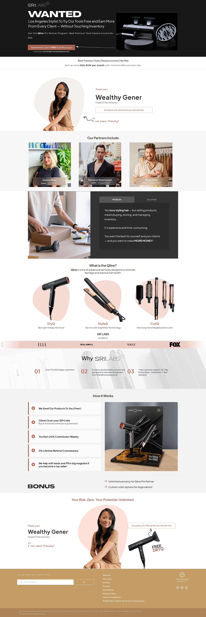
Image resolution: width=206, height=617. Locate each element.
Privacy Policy (109, 594)
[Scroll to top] (202, 613)
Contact (106, 586)
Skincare (107, 575)
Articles (106, 583)
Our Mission (108, 590)
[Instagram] (182, 588)
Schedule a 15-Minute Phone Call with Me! (124, 110)
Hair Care (107, 579)
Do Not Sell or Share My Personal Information (124, 601)
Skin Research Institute (38, 614)
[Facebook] (178, 588)
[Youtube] (186, 588)
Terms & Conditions (112, 597)
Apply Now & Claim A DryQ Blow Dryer (51, 47)
